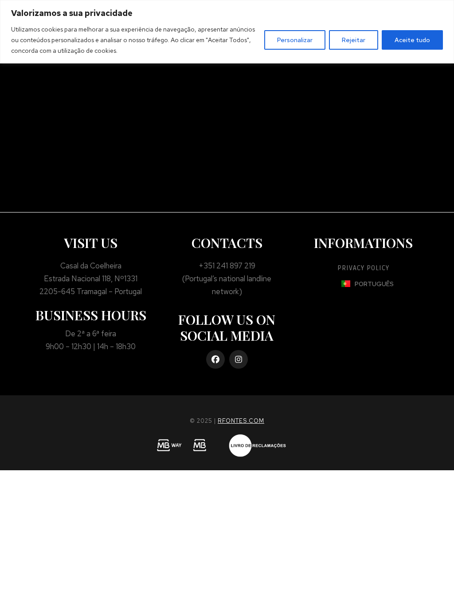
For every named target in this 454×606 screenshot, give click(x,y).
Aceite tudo (412, 40)
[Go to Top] (441, 593)
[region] (227, 31)
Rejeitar (353, 40)
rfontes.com (241, 421)
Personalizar (295, 40)
